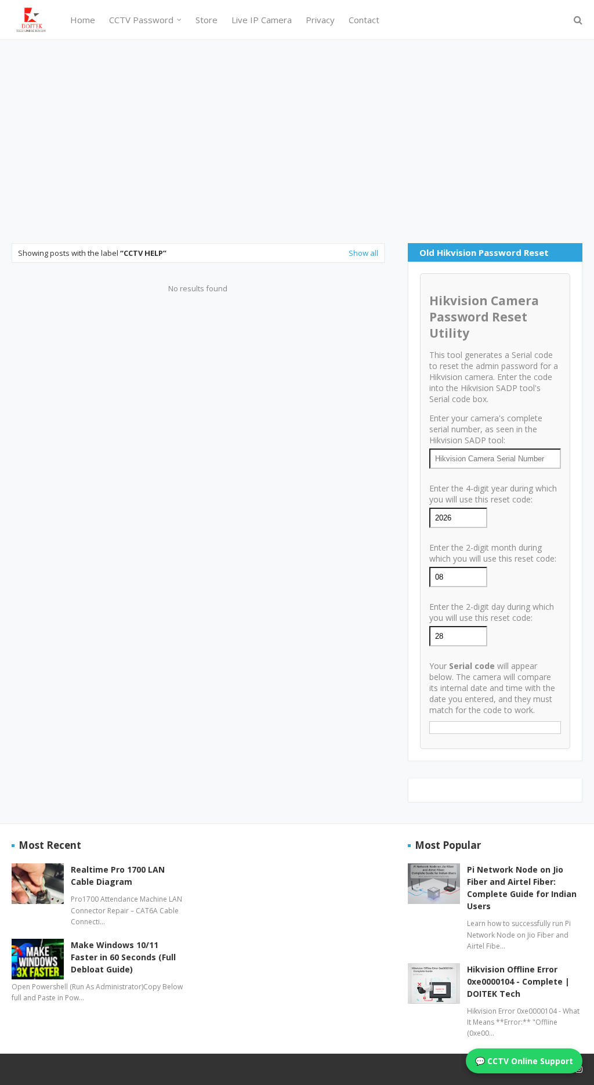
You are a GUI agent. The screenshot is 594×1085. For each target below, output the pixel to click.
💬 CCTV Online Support (524, 1060)
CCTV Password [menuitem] (141, 20)
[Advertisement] (297, 141)
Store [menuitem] (206, 20)
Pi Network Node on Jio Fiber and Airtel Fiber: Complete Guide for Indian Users (522, 888)
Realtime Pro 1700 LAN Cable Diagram (118, 875)
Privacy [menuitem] (320, 20)
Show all (363, 253)
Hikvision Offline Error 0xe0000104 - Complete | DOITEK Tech (518, 981)
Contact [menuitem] (364, 20)
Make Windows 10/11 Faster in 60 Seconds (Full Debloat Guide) (123, 957)
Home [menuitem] (82, 20)
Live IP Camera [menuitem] (261, 20)
